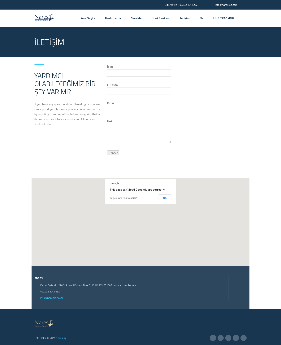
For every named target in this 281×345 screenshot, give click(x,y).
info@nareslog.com (51, 298)
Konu (110, 103)
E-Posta (112, 85)
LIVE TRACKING (223, 18)
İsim (110, 67)
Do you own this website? (123, 198)
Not (109, 121)
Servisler (137, 18)
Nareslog (61, 338)
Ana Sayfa (88, 18)
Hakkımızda (113, 18)
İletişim (184, 18)
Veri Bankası (161, 18)
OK (165, 197)
